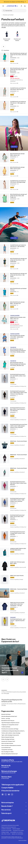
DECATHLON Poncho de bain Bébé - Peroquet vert (17, 302)
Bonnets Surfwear (6, 714)
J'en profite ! (14, 237)
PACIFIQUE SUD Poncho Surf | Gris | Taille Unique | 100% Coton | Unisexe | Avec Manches (18, 392)
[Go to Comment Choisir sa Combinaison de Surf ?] (22, 672)
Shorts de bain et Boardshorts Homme (11, 745)
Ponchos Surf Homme (6, 39)
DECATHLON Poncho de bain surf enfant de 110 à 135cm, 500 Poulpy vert (18, 196)
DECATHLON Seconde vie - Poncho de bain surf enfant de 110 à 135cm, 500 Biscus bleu (18, 350)
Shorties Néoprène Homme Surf (9, 753)
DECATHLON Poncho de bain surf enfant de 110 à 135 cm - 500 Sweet (18, 275)
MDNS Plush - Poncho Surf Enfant (18, 441)
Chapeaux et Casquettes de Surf (9, 724)
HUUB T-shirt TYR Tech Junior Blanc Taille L (17, 562)
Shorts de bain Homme (7, 743)
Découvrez (14, 146)
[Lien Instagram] (12, 794)
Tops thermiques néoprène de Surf (10, 722)
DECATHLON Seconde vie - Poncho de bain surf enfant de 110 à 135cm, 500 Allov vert (18, 364)
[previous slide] (3, 679)
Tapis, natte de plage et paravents (10, 735)
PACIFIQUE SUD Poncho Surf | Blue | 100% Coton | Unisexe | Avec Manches (17, 409)
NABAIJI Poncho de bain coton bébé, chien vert (18, 318)
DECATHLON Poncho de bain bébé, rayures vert (17, 154)
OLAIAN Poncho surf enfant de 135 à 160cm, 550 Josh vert (18, 88)
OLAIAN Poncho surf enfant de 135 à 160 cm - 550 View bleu (18, 245)
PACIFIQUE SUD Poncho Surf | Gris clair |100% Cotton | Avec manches (18, 376)
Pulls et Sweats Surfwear (7, 737)
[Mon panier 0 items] (25, 6)
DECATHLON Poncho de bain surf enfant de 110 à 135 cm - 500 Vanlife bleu (18, 260)
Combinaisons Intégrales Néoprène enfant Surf (13, 731)
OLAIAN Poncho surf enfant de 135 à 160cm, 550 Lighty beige (18, 181)
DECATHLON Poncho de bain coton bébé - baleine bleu (17, 336)
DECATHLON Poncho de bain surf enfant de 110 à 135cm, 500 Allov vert (18, 55)
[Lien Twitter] (6, 794)
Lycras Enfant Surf (6, 747)
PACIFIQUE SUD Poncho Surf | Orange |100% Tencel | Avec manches (17, 533)
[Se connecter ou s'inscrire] (21, 6)
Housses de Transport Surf (8, 741)
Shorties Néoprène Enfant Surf (9, 716)
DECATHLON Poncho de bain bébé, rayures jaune (17, 168)
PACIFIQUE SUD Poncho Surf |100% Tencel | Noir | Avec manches (17, 517)
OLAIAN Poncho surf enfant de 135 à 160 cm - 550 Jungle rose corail (18, 103)
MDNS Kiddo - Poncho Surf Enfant (18, 589)
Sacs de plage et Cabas (7, 751)
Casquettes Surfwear (6, 749)
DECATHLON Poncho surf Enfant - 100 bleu (18, 289)
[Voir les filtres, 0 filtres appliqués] (3, 46)
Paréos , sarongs (5, 718)
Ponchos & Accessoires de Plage (9, 728)
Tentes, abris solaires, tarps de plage (10, 733)
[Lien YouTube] (9, 794)
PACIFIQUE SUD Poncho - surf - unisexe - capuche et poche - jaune (18, 621)
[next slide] (7, 679)
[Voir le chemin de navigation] (2, 14)
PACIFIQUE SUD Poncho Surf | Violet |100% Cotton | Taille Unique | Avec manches (17, 500)
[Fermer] (25, 2)
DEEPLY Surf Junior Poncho (17, 575)
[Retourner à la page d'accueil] (12, 6)
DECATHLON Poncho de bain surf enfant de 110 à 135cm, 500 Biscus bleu (18, 70)
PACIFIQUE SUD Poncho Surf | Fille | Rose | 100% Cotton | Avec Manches (18, 483)
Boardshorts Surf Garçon (7, 720)
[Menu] (3, 6)
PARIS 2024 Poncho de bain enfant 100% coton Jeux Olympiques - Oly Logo (17, 604)
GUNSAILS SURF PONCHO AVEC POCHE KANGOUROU (18, 549)
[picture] (4, 57)
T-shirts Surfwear (5, 726)
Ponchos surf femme (17, 39)
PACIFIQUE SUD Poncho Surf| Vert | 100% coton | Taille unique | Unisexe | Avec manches (18, 426)
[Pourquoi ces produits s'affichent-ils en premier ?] (2, 50)
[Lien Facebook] (2, 794)
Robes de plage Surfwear (7, 739)
